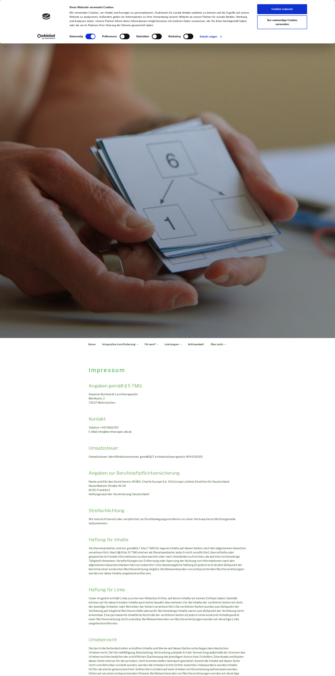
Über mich (217, 344)
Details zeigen (208, 36)
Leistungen (172, 344)
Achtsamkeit (196, 344)
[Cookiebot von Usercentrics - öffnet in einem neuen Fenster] (46, 36)
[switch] (125, 36)
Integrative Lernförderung (119, 344)
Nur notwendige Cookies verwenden (282, 22)
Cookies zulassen (282, 8)
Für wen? (150, 344)
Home (92, 344)
